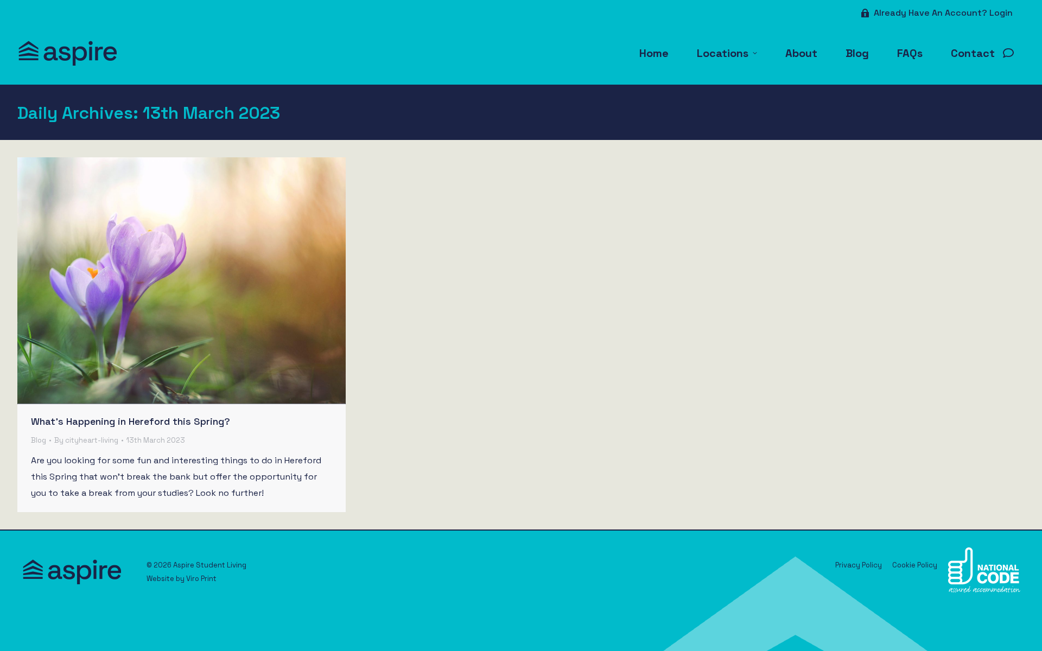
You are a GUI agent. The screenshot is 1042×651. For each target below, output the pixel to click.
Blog (38, 440)
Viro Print (201, 578)
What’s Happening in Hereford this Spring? (130, 421)
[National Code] (984, 590)
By (86, 440)
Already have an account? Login (943, 12)
